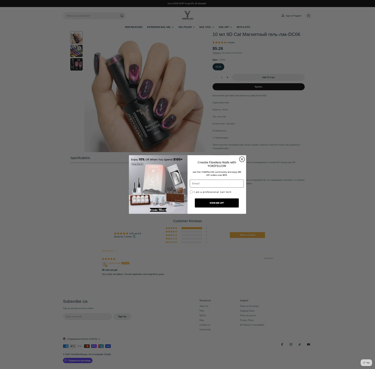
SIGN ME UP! (217, 203)
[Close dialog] (242, 159)
